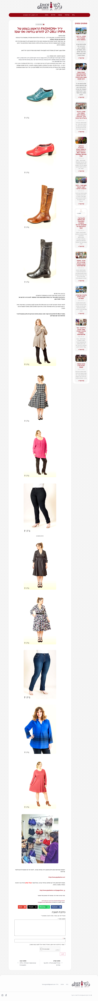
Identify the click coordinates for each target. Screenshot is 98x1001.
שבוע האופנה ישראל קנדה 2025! (81, 365)
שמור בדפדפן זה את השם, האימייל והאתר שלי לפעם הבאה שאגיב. (46, 944)
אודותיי (67, 15)
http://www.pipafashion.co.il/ (56, 877)
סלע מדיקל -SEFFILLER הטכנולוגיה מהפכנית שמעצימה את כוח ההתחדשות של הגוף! (81, 223)
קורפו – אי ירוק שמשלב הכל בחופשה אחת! (81, 38)
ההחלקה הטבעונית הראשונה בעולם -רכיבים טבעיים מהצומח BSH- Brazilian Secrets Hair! (81, 151)
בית (73, 15)
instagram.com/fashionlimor (45, 902)
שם (64, 938)
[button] (56, 907)
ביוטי (46, 15)
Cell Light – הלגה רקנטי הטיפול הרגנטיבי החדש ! (81, 187)
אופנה (60, 15)
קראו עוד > (81, 58)
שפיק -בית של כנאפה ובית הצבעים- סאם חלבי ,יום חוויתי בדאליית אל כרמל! (81, 115)
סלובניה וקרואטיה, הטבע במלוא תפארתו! (81, 296)
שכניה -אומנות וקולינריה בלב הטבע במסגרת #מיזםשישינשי (81, 263)
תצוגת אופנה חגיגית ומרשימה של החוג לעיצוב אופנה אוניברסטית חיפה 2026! (81, 75)
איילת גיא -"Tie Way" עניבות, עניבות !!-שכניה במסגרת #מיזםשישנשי (81, 331)
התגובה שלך (61, 918)
